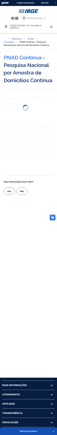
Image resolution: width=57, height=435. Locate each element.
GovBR (5, 3)
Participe (45, 3)
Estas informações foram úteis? (19, 182)
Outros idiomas (34, 18)
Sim (9, 191)
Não (22, 191)
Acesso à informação (25, 3)
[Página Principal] (5, 38)
